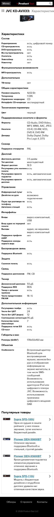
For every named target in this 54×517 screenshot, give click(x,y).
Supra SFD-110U (24, 476)
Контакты (42, 502)
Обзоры (11, 502)
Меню (6, 3)
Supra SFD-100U (24, 419)
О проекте (26, 502)
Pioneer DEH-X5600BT (27, 456)
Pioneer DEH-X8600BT (27, 439)
